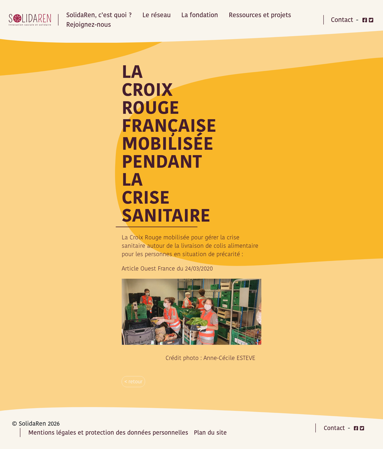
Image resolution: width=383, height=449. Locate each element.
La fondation (199, 14)
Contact (342, 19)
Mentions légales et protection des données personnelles (108, 432)
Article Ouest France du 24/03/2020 (167, 268)
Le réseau (156, 14)
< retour (133, 381)
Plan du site (210, 432)
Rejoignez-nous (88, 24)
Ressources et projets (260, 14)
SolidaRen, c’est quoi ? (99, 14)
